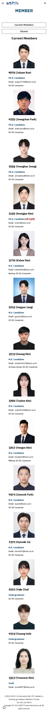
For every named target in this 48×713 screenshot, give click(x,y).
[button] (3, 3)
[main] (24, 10)
